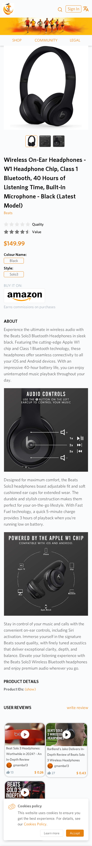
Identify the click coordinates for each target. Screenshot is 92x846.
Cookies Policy (35, 824)
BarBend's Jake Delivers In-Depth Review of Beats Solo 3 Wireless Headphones (66, 754)
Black (14, 260)
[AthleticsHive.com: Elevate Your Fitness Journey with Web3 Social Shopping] (10, 9)
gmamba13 (20, 765)
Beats (8, 212)
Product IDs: (20, 689)
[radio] (6, 224)
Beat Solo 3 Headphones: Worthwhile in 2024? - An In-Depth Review (24, 754)
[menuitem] (73, 8)
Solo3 (14, 274)
